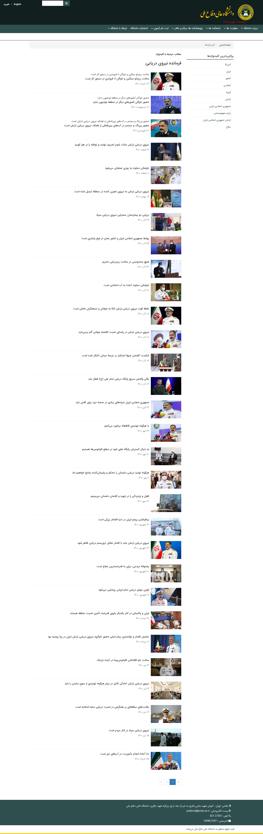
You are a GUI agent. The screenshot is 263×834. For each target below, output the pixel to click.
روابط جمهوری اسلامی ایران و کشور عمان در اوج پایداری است (115, 238)
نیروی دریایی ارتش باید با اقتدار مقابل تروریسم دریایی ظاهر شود (113, 543)
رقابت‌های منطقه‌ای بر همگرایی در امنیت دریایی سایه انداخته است (112, 707)
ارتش (228, 99)
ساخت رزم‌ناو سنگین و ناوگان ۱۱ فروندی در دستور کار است (117, 79)
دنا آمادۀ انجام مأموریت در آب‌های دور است (124, 754)
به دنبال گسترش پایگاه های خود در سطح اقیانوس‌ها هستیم (115, 449)
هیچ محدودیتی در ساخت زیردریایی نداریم (125, 262)
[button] (249, 28)
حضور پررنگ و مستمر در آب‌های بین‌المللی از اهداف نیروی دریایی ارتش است (106, 125)
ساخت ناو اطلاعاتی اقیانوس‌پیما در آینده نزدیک (123, 660)
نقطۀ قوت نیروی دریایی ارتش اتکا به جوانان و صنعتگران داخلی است (111, 309)
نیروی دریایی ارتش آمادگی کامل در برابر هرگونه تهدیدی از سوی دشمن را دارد (107, 683)
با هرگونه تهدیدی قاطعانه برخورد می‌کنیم (126, 426)
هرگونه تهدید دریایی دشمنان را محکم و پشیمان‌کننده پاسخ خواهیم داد (110, 473)
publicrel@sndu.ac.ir (198, 811)
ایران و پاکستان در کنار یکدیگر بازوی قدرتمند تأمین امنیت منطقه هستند (109, 613)
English (17, 4)
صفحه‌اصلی (225, 45)
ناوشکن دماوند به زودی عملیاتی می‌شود (127, 168)
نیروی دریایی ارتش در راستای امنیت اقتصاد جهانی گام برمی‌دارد (114, 332)
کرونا (228, 92)
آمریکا (228, 65)
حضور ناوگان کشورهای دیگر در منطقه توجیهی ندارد (121, 102)
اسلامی (227, 85)
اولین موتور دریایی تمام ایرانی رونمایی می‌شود (123, 590)
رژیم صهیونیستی (222, 113)
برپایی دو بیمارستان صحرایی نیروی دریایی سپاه (122, 215)
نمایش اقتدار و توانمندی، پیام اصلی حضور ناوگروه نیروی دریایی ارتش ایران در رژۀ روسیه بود (98, 637)
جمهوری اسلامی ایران (220, 106)
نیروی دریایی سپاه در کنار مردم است (129, 730)
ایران (228, 72)
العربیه (6, 4)
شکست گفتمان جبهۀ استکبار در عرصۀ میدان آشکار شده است (115, 355)
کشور (228, 78)
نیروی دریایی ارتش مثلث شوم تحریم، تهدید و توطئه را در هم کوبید (112, 145)
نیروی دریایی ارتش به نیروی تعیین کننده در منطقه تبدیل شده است (111, 191)
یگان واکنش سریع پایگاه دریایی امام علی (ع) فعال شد (118, 379)
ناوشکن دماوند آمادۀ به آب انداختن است (126, 285)
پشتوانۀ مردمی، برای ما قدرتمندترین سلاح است (122, 566)
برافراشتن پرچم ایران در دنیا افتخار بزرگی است (123, 519)
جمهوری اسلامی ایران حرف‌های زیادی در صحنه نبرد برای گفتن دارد (112, 402)
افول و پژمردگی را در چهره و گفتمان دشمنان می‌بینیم (120, 496)
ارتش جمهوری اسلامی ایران (217, 120)
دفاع (228, 127)
